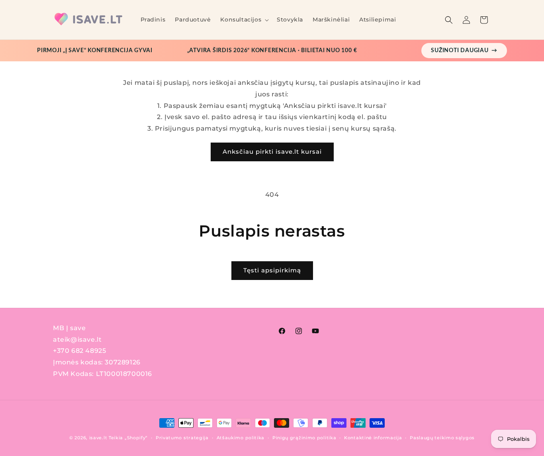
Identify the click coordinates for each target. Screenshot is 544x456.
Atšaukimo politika (241, 437)
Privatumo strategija (182, 437)
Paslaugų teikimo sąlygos (442, 437)
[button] (243, 19)
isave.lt (98, 437)
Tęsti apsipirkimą (272, 270)
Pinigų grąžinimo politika (304, 437)
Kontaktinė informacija (373, 437)
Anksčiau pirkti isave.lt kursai (272, 151)
